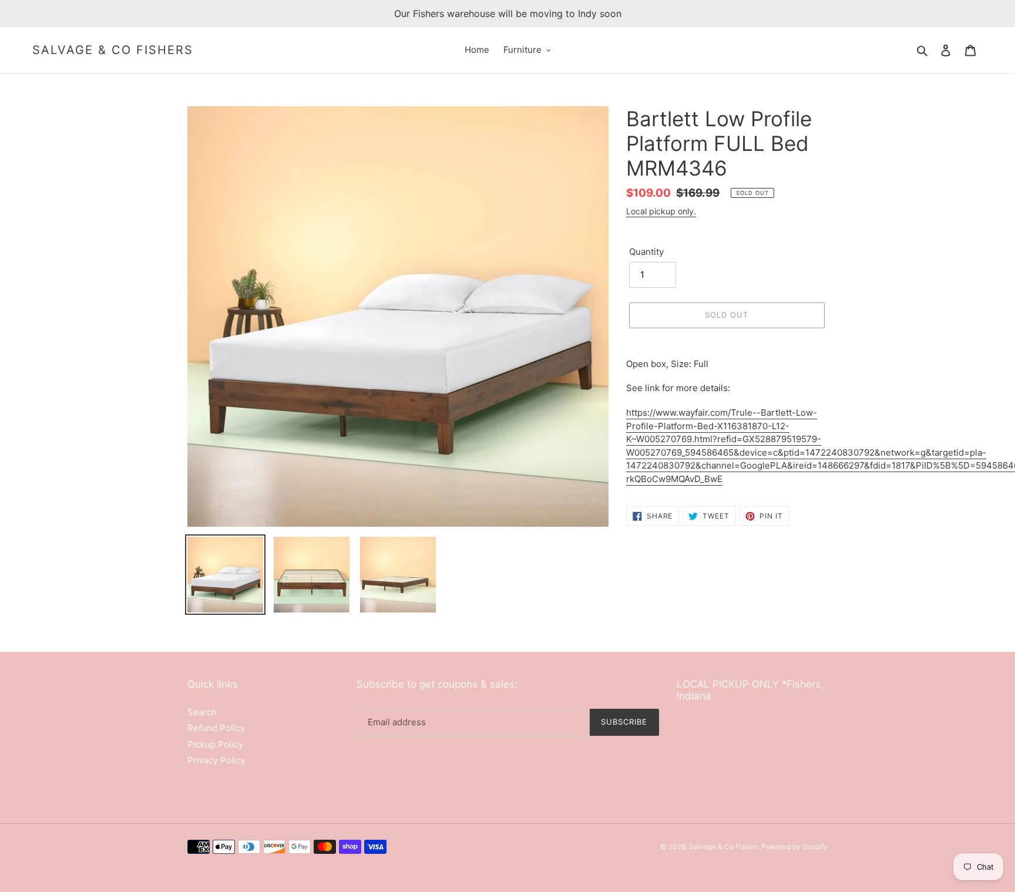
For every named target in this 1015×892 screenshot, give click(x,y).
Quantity (646, 251)
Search (202, 712)
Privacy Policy (216, 760)
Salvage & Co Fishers (112, 50)
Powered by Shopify (794, 846)
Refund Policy (216, 727)
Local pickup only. (661, 211)
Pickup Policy (215, 744)
